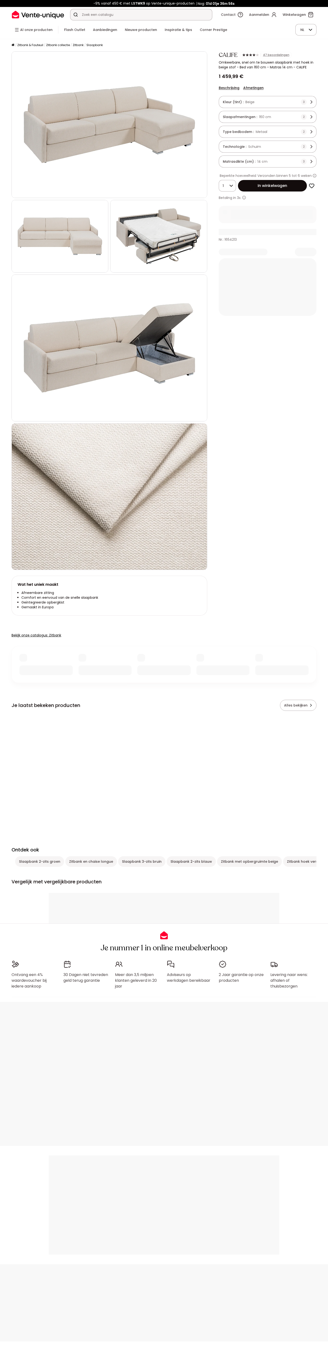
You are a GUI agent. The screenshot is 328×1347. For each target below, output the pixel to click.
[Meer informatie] (314, 176)
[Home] (13, 45)
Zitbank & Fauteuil (30, 45)
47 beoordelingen (276, 55)
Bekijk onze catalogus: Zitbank (36, 635)
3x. (239, 197)
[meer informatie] (244, 197)
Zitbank (78, 45)
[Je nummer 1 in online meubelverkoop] (38, 14)
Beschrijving (229, 87)
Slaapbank (94, 45)
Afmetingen (253, 87)
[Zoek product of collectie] (75, 14)
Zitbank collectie (58, 45)
